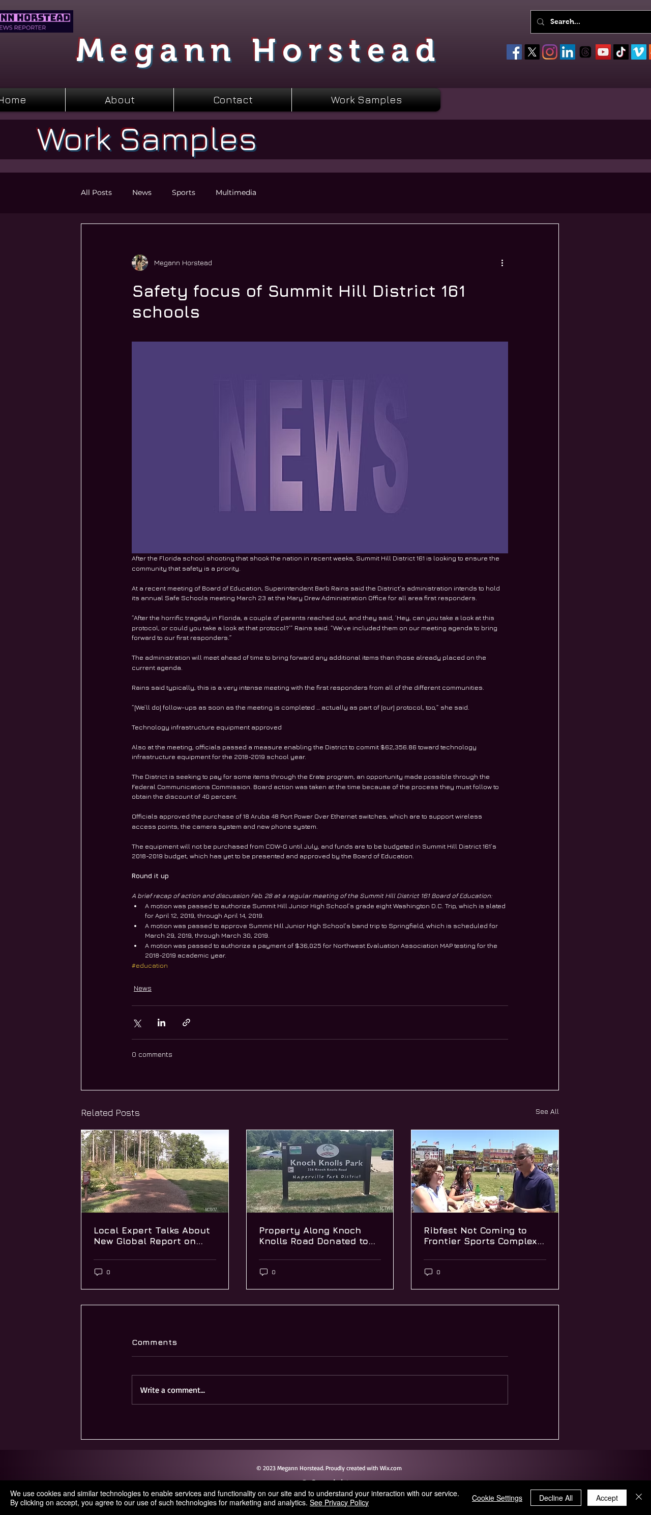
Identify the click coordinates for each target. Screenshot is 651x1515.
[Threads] (585, 52)
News (142, 192)
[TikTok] (621, 52)
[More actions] (502, 263)
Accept (607, 1498)
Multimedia (236, 192)
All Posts (96, 192)
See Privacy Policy (339, 1502)
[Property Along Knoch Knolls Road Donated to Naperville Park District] (320, 1171)
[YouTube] (603, 52)
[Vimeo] (638, 52)
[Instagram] (549, 52)
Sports (183, 192)
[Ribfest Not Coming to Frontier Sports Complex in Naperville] (484, 1171)
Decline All (556, 1498)
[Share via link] (186, 1022)
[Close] (639, 1498)
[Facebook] (514, 52)
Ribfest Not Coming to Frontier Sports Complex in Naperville (480, 1235)
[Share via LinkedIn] (161, 1022)
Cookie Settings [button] (497, 1498)
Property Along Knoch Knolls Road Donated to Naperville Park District (314, 1235)
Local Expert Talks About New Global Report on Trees (152, 1235)
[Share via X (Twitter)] (136, 1022)
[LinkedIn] (567, 52)
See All (547, 1111)
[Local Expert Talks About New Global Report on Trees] (154, 1171)
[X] (532, 52)
